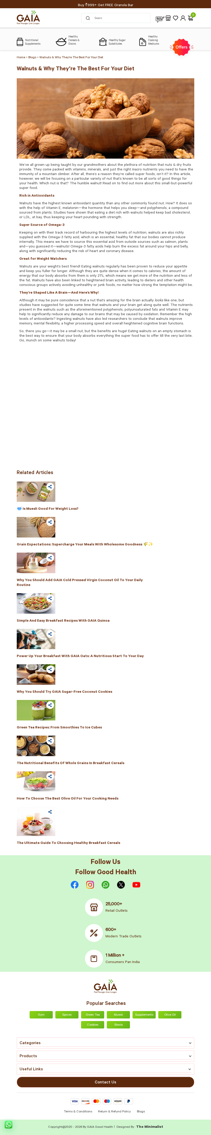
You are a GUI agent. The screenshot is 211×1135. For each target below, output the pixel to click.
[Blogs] (160, 18)
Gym (41, 1015)
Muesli (118, 1015)
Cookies (92, 1025)
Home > (22, 58)
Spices (67, 1015)
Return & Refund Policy (114, 1112)
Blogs (141, 1112)
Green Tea (93, 1015)
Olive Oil (170, 1015)
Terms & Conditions (78, 1112)
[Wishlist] (175, 18)
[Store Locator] (168, 18)
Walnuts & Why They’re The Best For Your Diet (71, 58)
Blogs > (33, 58)
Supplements (144, 1015)
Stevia (118, 1025)
